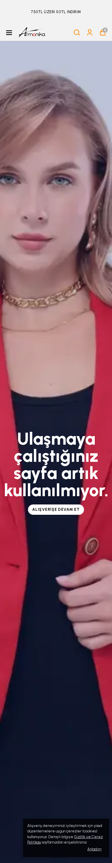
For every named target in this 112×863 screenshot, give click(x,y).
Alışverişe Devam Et (56, 509)
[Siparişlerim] (89, 32)
